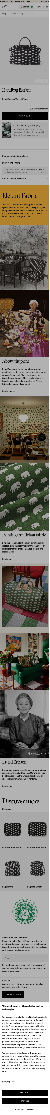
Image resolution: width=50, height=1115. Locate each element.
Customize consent (25, 1110)
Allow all (25, 1093)
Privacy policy (8, 1081)
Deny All (25, 1101)
